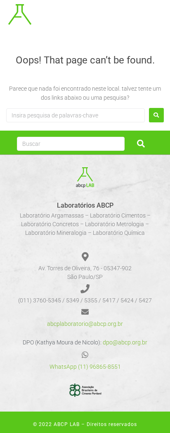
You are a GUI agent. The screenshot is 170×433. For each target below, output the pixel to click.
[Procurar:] (75, 115)
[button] (158, 16)
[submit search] (141, 143)
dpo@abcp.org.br (125, 342)
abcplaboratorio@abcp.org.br (85, 324)
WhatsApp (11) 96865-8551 (85, 366)
